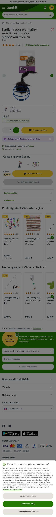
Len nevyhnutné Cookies (28, 511)
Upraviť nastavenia (28, 496)
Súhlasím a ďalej (28, 504)
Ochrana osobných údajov (12, 489)
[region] (28, 488)
